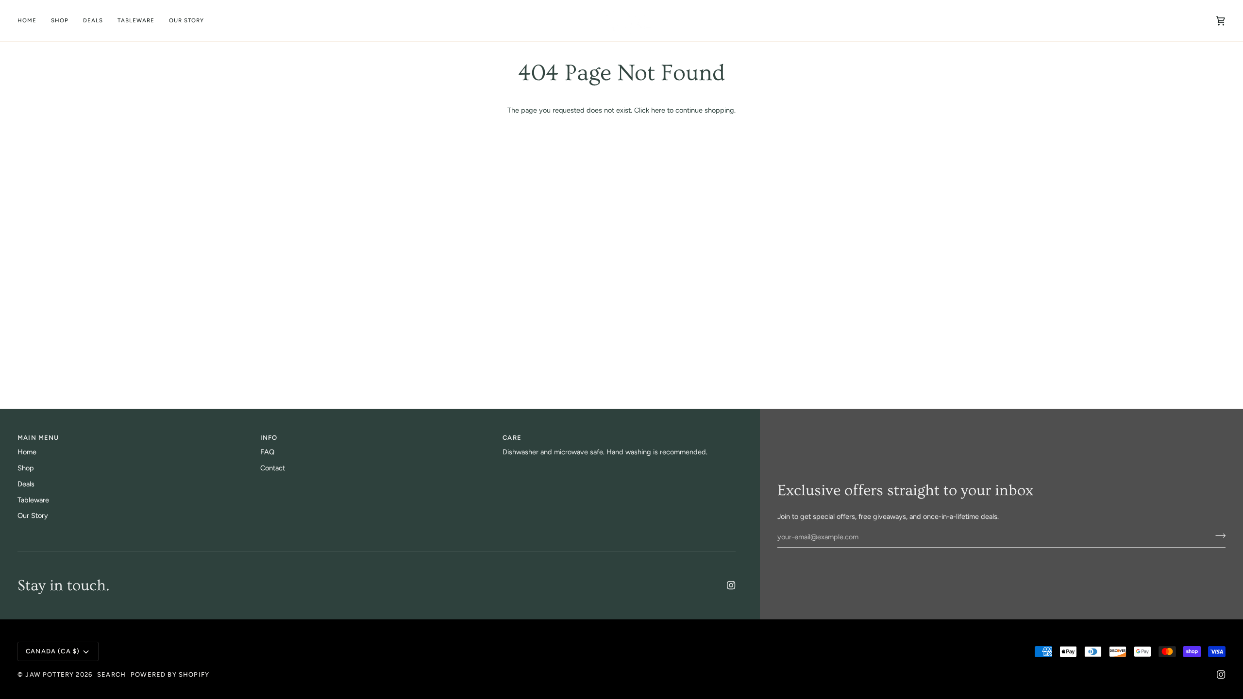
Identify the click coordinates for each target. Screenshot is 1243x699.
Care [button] (512, 437)
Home (26, 452)
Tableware (33, 500)
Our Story (32, 515)
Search (111, 674)
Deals (25, 484)
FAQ (267, 452)
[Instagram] (731, 585)
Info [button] (269, 437)
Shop (25, 468)
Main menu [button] (38, 437)
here (658, 110)
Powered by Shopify (170, 674)
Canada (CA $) (53, 651)
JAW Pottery (49, 674)
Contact (272, 468)
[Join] (1217, 536)
